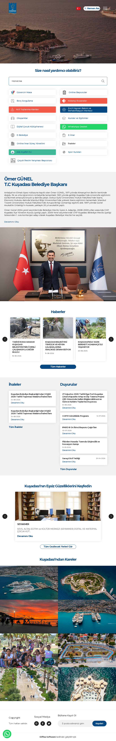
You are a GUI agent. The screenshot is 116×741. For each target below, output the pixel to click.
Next (111, 339)
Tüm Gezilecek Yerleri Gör (58, 546)
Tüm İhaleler (16, 427)
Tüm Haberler (57, 366)
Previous (4, 339)
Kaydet (99, 723)
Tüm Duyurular (68, 469)
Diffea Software (47, 737)
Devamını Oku (11, 222)
